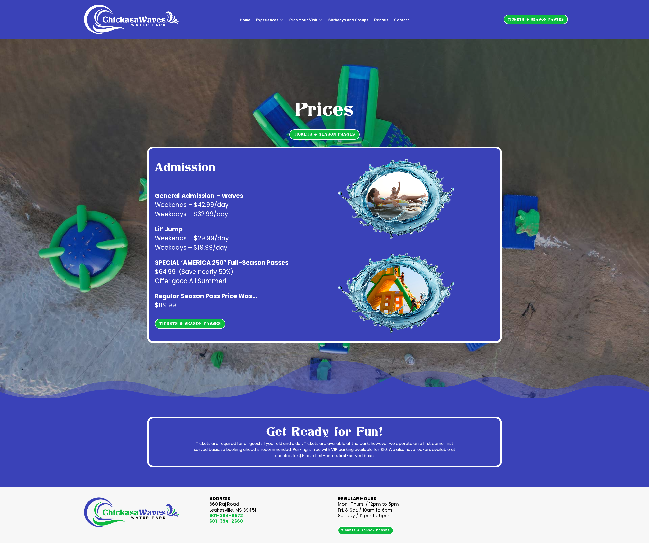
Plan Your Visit (303, 20)
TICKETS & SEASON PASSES (536, 19)
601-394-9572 (226, 515)
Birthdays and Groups (348, 20)
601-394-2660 (226, 521)
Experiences (267, 20)
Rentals (381, 20)
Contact (401, 20)
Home (245, 20)
